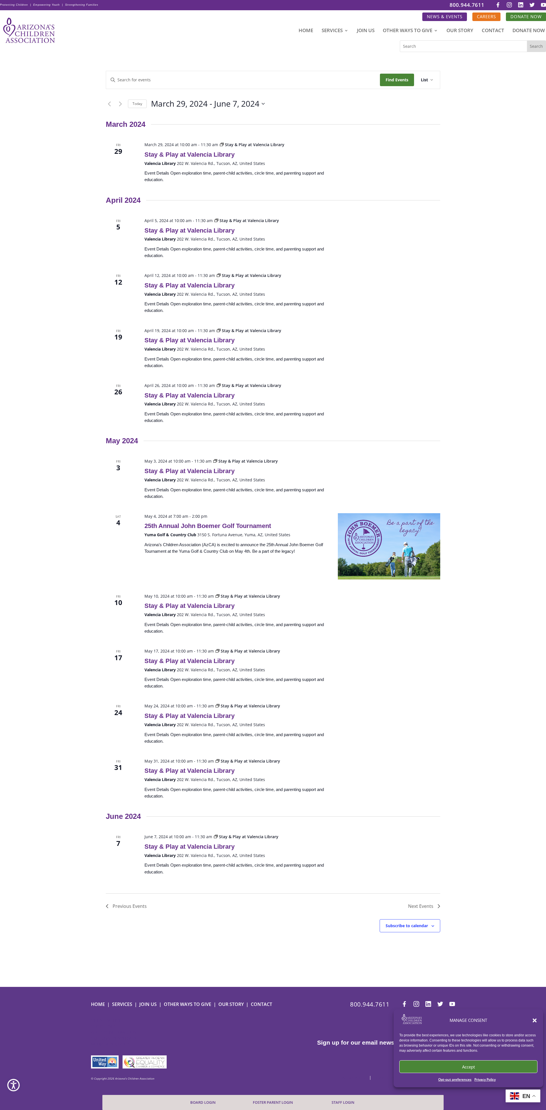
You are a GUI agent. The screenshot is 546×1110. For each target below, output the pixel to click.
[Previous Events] (109, 103)
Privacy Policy (485, 1079)
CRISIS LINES (104, 1026)
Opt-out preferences (454, 1079)
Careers (486, 17)
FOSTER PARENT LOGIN (273, 1102)
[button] (534, 1020)
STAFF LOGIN (343, 1102)
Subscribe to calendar (407, 925)
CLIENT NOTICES (107, 1020)
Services (332, 31)
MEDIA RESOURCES (110, 1044)
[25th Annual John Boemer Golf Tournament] (389, 546)
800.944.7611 (467, 5)
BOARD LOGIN (203, 1102)
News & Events (444, 17)
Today (137, 103)
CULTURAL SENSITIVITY (114, 1038)
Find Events (397, 79)
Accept (468, 1067)
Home (306, 31)
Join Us (366, 31)
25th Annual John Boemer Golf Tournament (207, 525)
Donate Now (528, 31)
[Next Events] (120, 103)
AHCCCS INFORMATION (113, 1032)
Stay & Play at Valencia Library (189, 154)
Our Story (459, 31)
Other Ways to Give (407, 31)
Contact (493, 31)
